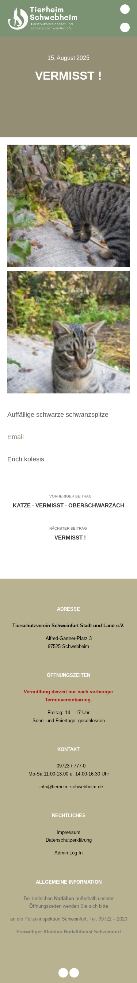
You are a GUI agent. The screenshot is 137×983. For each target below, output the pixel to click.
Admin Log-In (68, 853)
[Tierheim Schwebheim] (43, 18)
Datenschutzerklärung (69, 840)
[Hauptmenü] (108, 27)
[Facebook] (125, 9)
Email (15, 437)
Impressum (68, 832)
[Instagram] (125, 27)
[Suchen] (108, 9)
